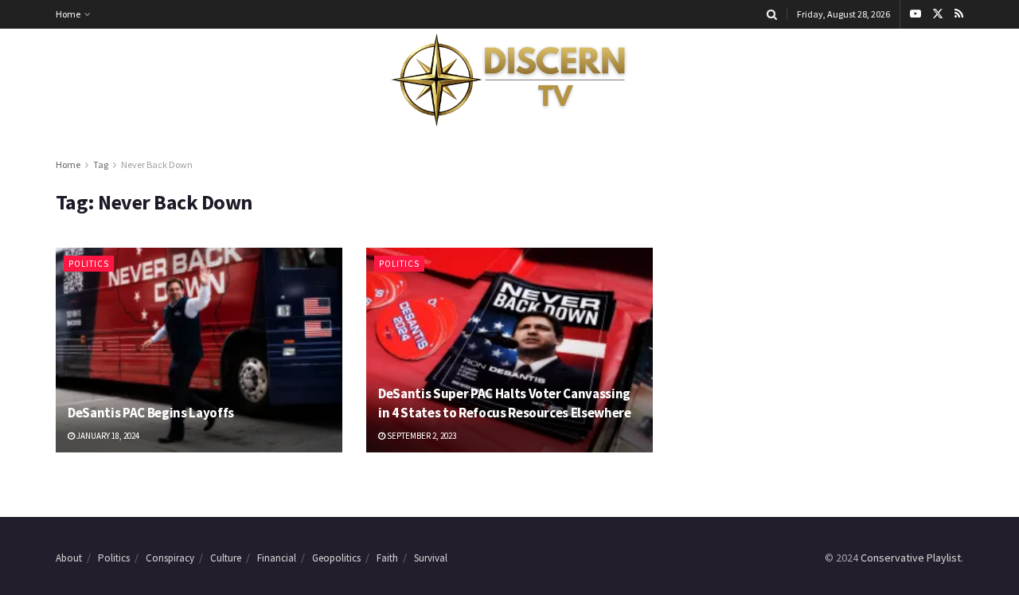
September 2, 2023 (420, 435)
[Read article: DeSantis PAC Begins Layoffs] (199, 350)
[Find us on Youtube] (915, 14)
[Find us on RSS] (959, 14)
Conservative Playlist (911, 557)
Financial (276, 558)
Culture (225, 558)
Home (68, 14)
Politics (88, 263)
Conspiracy (170, 558)
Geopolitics (336, 558)
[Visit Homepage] (509, 80)
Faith (387, 558)
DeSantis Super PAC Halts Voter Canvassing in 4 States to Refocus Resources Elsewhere (504, 403)
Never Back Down (157, 164)
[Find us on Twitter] (937, 14)
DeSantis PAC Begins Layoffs (151, 412)
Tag (100, 164)
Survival (430, 558)
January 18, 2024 (107, 435)
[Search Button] (772, 14)
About (69, 558)
